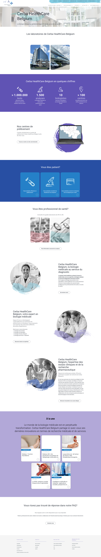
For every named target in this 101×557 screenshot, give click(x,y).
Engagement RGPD (75, 543)
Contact (37, 539)
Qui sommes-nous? (64, 292)
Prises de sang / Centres (54, 5)
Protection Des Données (76, 540)
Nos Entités (56, 539)
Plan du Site (20, 539)
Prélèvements (19, 545)
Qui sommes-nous (94, 5)
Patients (77, 5)
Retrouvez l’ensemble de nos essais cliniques (69, 400)
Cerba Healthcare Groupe (58, 545)
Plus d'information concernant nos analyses (50, 248)
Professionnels (68, 5)
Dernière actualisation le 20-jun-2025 (22, 552)
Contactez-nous (50, 523)
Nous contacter (37, 543)
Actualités (84, 5)
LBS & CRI (73, 545)
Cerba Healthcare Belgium (58, 543)
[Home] (7, 3)
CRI (54, 547)
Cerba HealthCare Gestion (76, 547)
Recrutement (37, 545)
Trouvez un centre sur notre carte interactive (28, 141)
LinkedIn (36, 547)
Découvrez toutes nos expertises (22, 341)
